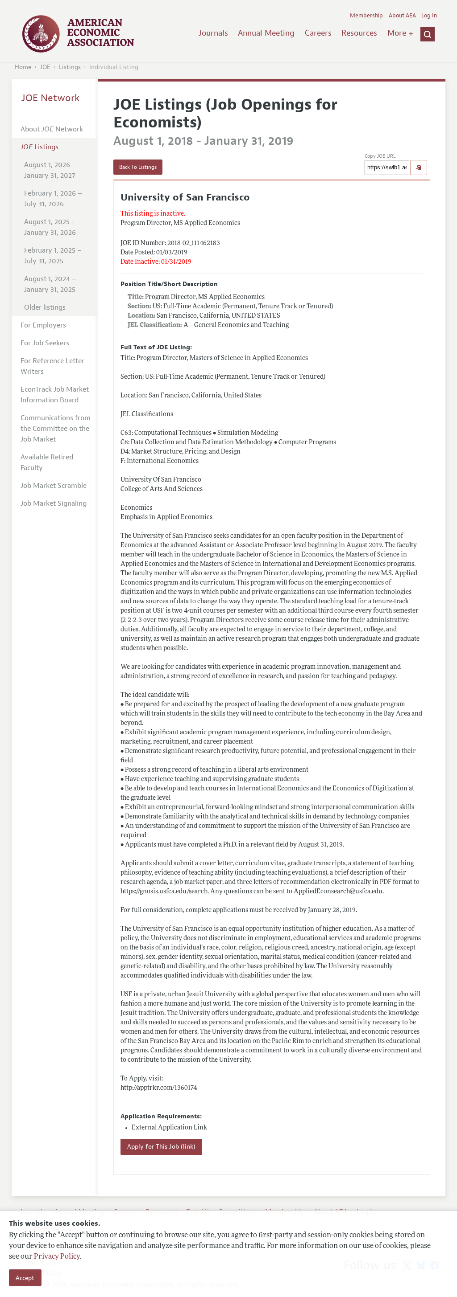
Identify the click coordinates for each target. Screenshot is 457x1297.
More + (400, 33)
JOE (45, 67)
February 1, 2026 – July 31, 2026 (53, 199)
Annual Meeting (266, 33)
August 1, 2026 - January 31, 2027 (49, 170)
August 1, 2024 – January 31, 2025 (50, 284)
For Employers (43, 325)
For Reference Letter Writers (52, 366)
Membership (366, 15)
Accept (25, 1278)
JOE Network (50, 98)
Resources (359, 33)
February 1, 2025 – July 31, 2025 (53, 256)
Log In (429, 15)
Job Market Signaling (54, 503)
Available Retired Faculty (47, 462)
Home (23, 67)
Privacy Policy (56, 1256)
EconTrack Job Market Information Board (55, 395)
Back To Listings (138, 167)
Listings (70, 67)
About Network (52, 129)
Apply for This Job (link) (161, 1146)
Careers (318, 33)
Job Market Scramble (54, 485)
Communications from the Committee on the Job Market (56, 428)
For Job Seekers (45, 343)
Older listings (45, 307)
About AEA (402, 15)
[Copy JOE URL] (418, 167)
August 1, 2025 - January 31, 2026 (50, 227)
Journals (213, 33)
